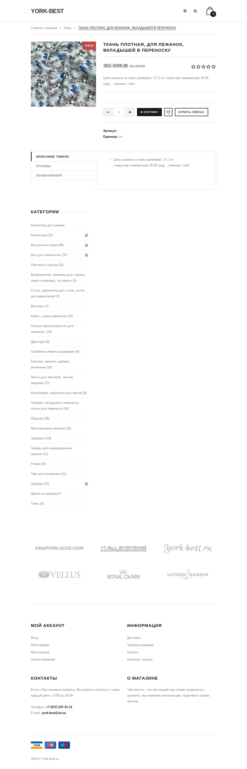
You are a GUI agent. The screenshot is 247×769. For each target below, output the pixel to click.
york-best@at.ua (54, 713)
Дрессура (38, 341)
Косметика (38, 235)
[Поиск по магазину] (195, 11)
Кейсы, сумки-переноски (49, 316)
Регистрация (40, 645)
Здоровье (38, 438)
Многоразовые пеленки (48, 428)
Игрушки (37, 418)
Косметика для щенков (48, 225)
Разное (36, 464)
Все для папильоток (46, 255)
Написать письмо (139, 659)
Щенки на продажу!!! (46, 493)
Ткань (67, 28)
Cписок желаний (43, 659)
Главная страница (44, 28)
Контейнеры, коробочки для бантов (56, 393)
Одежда (37, 483)
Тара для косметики (45, 474)
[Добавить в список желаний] (168, 112)
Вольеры (37, 306)
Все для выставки (44, 245)
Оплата (132, 652)
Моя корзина (40, 652)
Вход (34, 638)
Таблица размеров (140, 645)
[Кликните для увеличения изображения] (63, 74)
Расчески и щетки (44, 265)
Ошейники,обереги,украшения (53, 351)
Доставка (134, 638)
